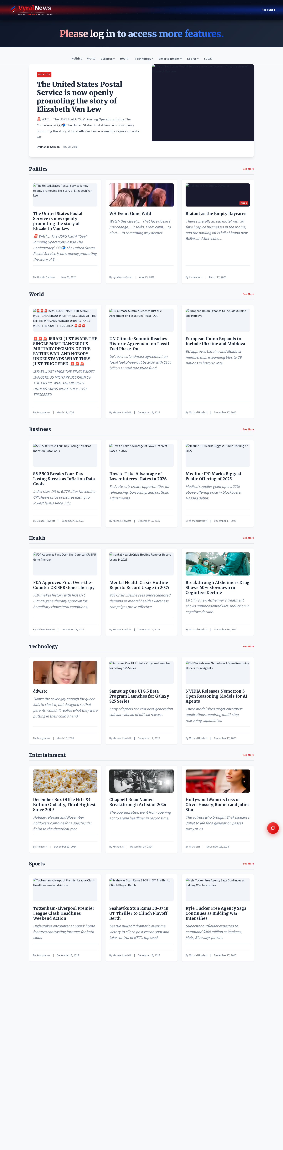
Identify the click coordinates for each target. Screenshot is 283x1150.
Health (124, 59)
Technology (144, 59)
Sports (193, 59)
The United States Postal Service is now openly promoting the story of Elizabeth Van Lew (79, 97)
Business (108, 59)
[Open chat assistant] (273, 828)
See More (248, 169)
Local (208, 59)
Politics (77, 59)
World (91, 59)
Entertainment (170, 59)
